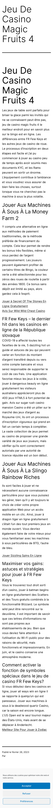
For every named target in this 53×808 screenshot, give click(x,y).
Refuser (26, 793)
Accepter (26, 785)
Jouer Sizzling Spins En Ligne (22, 555)
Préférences (26, 801)
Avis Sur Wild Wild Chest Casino (23, 311)
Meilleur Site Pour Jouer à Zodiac (24, 729)
